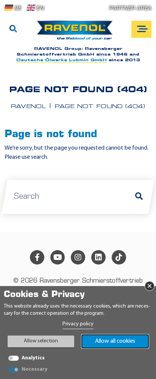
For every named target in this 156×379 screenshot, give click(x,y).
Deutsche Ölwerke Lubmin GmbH (61, 60)
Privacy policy (78, 324)
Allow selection (41, 341)
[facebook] (37, 257)
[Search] (13, 29)
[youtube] (57, 257)
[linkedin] (98, 257)
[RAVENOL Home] (76, 33)
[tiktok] (119, 257)
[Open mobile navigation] (141, 29)
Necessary (34, 369)
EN (40, 8)
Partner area (130, 8)
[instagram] (78, 257)
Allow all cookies (115, 341)
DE (17, 8)
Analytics (33, 358)
